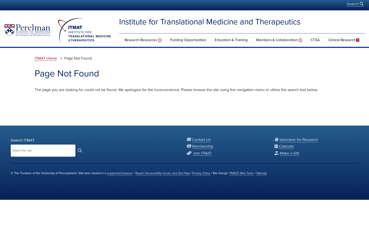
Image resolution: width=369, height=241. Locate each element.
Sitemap (261, 173)
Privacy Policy (201, 173)
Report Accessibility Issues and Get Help (162, 173)
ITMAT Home (46, 58)
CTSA (315, 40)
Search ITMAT (22, 140)
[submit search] (79, 150)
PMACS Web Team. (241, 173)
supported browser (119, 173)
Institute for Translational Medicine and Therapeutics (209, 22)
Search (353, 4)
